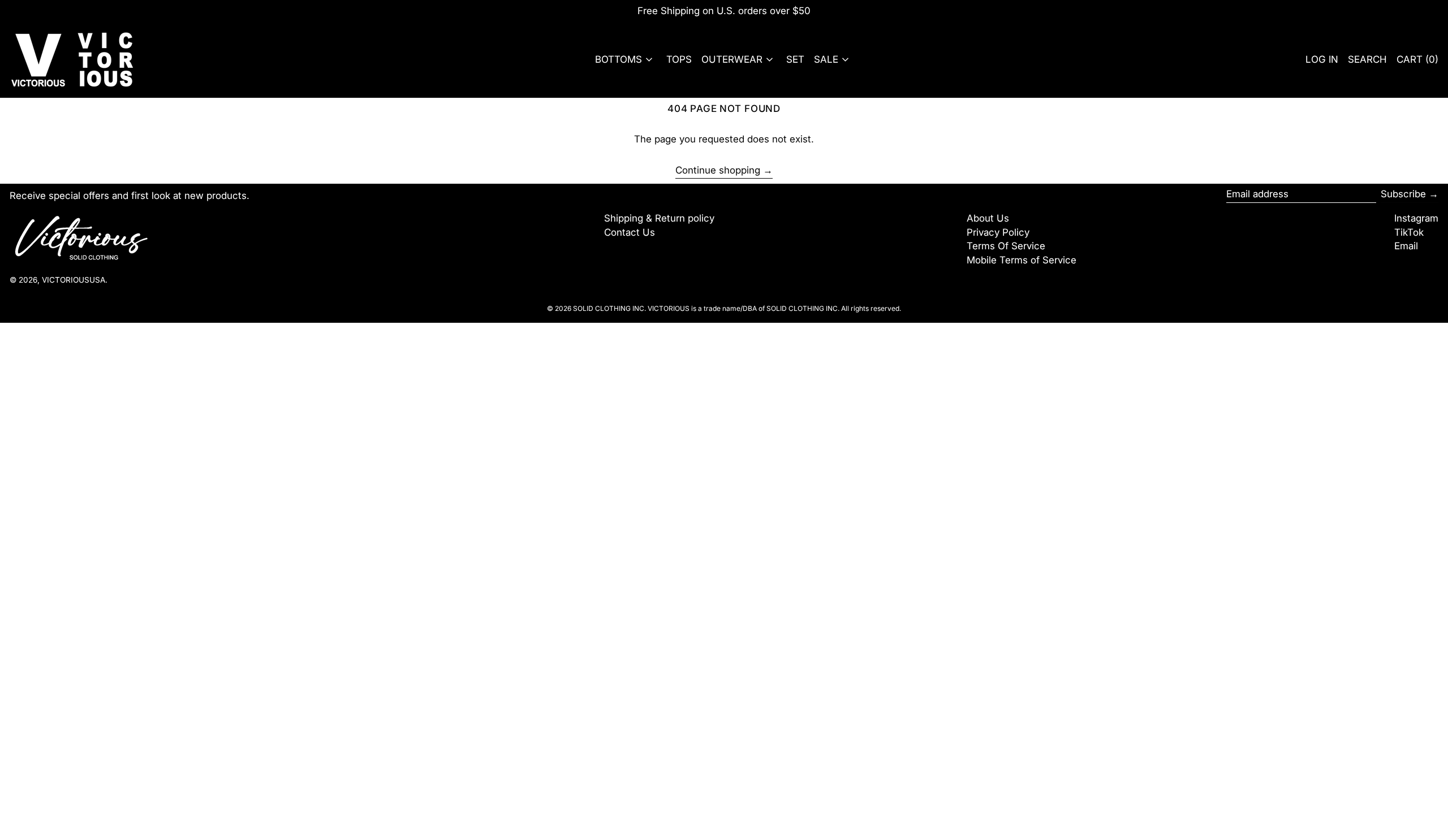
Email (1406, 246)
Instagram (1416, 218)
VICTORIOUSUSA (73, 279)
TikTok (1409, 232)
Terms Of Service (1006, 246)
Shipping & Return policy (659, 218)
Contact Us (629, 232)
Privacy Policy (998, 232)
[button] (1367, 59)
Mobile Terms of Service (1021, 260)
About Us (988, 218)
